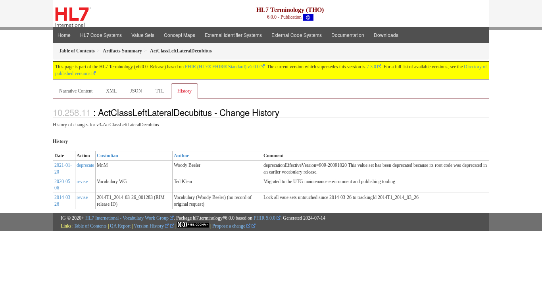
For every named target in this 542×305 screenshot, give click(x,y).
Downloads (386, 34)
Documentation (347, 34)
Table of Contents (90, 226)
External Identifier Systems (233, 34)
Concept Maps (179, 34)
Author (181, 155)
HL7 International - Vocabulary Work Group (127, 218)
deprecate (85, 165)
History (184, 91)
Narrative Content (75, 91)
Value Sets (142, 34)
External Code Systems (296, 34)
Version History (149, 226)
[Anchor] (283, 112)
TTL (160, 91)
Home (64, 34)
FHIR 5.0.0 (264, 218)
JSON (136, 91)
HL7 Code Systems (101, 34)
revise (82, 181)
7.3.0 (371, 66)
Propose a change (229, 226)
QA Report (120, 226)
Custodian (107, 155)
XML (111, 91)
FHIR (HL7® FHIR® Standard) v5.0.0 (222, 66)
